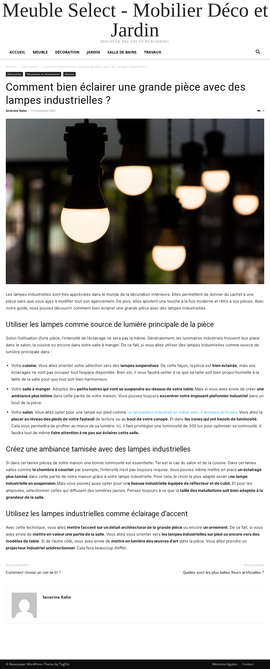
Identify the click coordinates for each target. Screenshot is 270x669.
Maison (69, 74)
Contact (248, 664)
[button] (258, 52)
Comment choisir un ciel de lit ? (33, 572)
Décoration (67, 52)
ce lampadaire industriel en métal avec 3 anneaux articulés (182, 412)
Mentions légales (224, 664)
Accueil (17, 52)
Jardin (93, 52)
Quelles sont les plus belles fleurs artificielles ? (223, 572)
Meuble (40, 52)
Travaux (152, 52)
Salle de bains (122, 52)
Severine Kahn (16, 111)
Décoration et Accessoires (43, 74)
